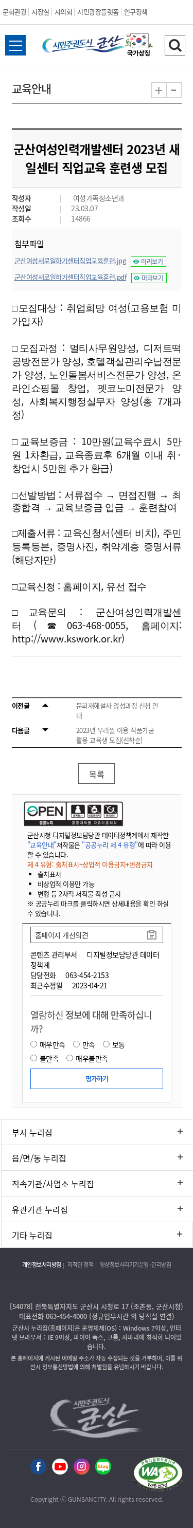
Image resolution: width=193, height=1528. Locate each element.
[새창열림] (139, 46)
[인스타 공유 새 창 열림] (81, 1467)
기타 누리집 (32, 1235)
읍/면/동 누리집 (39, 1158)
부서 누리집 (32, 1132)
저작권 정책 (80, 1264)
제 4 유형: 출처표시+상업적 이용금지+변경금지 (90, 864)
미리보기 (152, 261)
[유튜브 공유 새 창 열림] (59, 1467)
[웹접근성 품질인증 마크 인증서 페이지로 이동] (158, 1476)
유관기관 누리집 (40, 1209)
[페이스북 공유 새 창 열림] (38, 1467)
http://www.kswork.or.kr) (68, 638)
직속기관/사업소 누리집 (53, 1183)
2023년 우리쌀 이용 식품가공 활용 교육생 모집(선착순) (115, 735)
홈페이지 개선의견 (62, 935)
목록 (96, 774)
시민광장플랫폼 (98, 11)
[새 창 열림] (72, 813)
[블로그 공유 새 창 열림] (103, 1467)
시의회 (64, 11)
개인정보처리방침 (41, 1264)
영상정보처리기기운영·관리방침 (135, 1264)
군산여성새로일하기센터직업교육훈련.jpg (70, 260)
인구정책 (136, 11)
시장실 (40, 11)
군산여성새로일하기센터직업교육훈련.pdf (70, 277)
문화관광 (14, 11)
